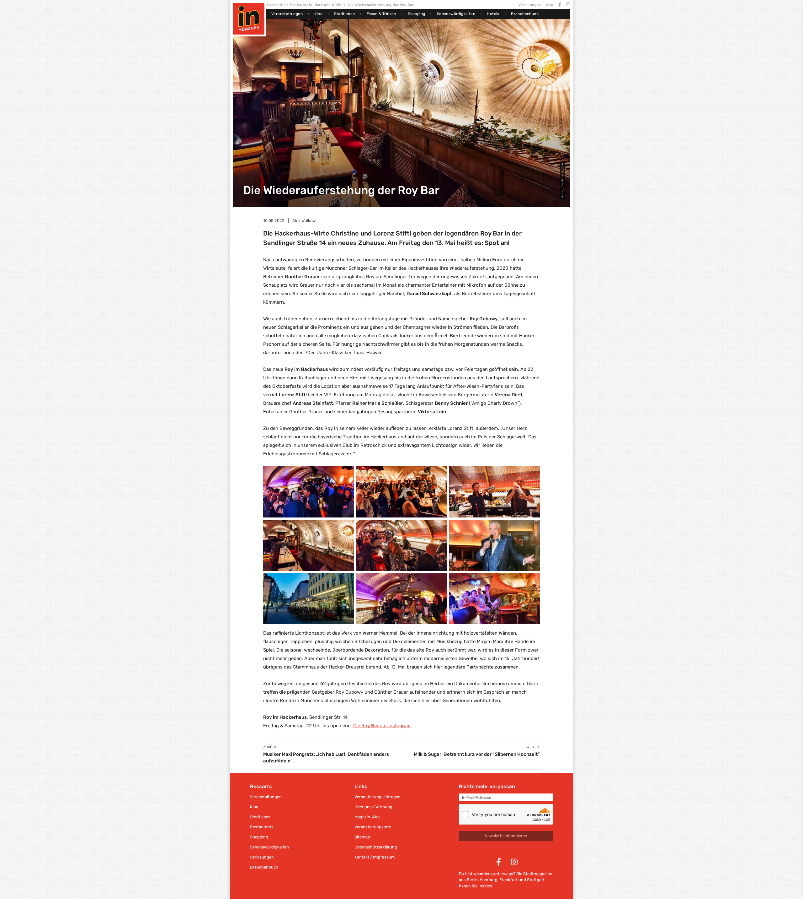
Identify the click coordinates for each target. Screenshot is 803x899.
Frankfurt (508, 879)
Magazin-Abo (367, 817)
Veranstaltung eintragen (377, 796)
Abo (549, 5)
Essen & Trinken (381, 14)
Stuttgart (536, 879)
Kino (318, 14)
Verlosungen (529, 5)
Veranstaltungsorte (372, 827)
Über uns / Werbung (373, 806)
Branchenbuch (525, 14)
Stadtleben (344, 14)
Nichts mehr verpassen (487, 786)
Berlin (472, 879)
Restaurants (262, 827)
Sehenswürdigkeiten (456, 14)
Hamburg (488, 879)
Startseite (275, 5)
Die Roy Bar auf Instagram (382, 725)
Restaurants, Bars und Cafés (316, 5)
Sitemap (362, 837)
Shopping (416, 14)
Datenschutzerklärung (375, 847)
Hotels (493, 14)
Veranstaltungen (287, 14)
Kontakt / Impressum (374, 857)
